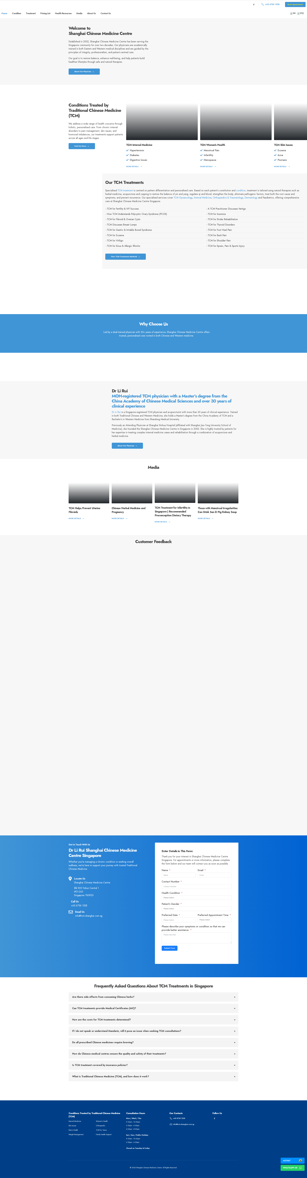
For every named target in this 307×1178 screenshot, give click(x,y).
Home (4, 13)
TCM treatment (125, 190)
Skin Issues (72, 1125)
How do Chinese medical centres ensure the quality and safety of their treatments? (119, 1054)
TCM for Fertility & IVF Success (123, 209)
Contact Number (171, 881)
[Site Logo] (21, 4)
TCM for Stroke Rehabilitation (223, 219)
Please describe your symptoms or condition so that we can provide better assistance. (193, 928)
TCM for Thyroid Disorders (221, 224)
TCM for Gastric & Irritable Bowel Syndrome (129, 230)
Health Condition (171, 893)
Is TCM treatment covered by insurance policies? (100, 1065)
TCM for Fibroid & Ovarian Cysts (124, 219)
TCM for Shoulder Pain (219, 240)
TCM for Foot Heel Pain (220, 230)
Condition (16, 13)
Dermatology (251, 197)
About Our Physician (83, 71)
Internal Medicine (202, 197)
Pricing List (45, 13)
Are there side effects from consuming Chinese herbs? (103, 997)
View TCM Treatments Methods (124, 256)
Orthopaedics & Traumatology (228, 197)
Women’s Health (102, 1121)
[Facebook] (253, 4)
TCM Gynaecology (183, 197)
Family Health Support (104, 1134)
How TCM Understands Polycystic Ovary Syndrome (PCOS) (137, 214)
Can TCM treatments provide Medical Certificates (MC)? (104, 1008)
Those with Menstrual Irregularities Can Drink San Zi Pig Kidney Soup (217, 510)
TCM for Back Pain (217, 235)
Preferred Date (170, 915)
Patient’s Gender (171, 904)
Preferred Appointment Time (213, 915)
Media (79, 13)
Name (165, 870)
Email (201, 870)
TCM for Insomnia (217, 214)
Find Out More (80, 146)
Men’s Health (73, 1130)
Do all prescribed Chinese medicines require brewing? (103, 1042)
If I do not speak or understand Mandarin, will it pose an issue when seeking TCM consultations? (126, 1031)
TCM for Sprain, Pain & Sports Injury (226, 246)
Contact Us (106, 13)
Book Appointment (295, 4)
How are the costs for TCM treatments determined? (101, 1019)
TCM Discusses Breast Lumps (122, 224)
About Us (91, 13)
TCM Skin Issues (283, 145)
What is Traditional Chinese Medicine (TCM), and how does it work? (110, 1076)
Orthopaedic (100, 1125)
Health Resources (63, 13)
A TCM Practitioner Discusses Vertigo (227, 209)
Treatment (31, 13)
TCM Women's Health (212, 145)
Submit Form (169, 948)
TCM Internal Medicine (139, 145)
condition (241, 190)
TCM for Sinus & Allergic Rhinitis (123, 246)
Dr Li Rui (116, 412)
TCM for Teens (101, 1130)
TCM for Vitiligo (115, 240)
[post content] (162, 113)
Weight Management (76, 1134)
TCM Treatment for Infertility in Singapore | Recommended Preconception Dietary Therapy (173, 511)
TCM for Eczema (115, 235)
